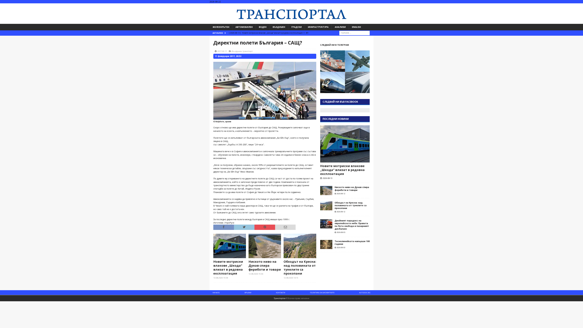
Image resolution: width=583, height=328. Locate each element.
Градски (296, 27)
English (356, 27)
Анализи (340, 27)
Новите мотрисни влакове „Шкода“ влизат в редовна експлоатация (228, 267)
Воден (262, 27)
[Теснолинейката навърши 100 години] (326, 244)
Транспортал (280, 298)
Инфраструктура (318, 27)
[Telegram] (580, 6)
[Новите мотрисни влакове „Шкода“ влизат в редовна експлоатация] (229, 246)
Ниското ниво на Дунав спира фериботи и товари (265, 266)
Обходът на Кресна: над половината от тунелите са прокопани (300, 267)
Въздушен (279, 27)
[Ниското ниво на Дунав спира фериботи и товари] (265, 246)
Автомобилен (244, 27)
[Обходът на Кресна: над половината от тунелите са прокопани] (300, 246)
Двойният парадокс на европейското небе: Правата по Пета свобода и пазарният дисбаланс (352, 224)
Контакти (280, 292)
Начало (216, 292)
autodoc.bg (364, 292)
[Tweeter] (574, 6)
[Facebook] (568, 6)
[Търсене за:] (354, 32)
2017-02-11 (222, 51)
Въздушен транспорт (242, 51)
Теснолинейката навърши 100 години (352, 242)
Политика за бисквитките (322, 292)
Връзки (248, 292)
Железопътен (221, 27)
